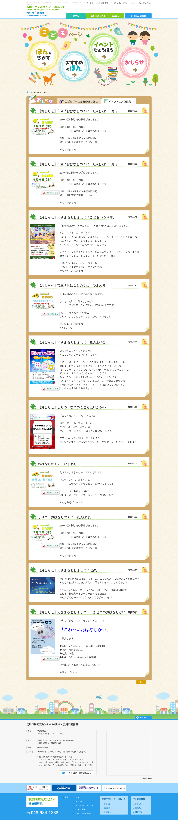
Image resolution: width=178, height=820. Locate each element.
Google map (147, 778)
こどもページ (80, 797)
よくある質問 (80, 809)
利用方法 (107, 812)
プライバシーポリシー (83, 813)
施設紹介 (107, 808)
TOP (67, 797)
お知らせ (79, 801)
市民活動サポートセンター (85, 805)
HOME (31, 92)
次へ (141, 682)
